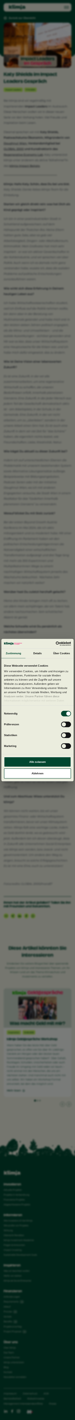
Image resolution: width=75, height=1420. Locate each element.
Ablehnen (37, 773)
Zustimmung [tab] (13, 653)
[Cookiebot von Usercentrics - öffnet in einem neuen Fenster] (55, 643)
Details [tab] (37, 653)
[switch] (66, 724)
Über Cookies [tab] (61, 653)
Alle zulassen (37, 761)
